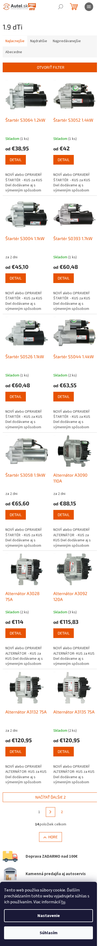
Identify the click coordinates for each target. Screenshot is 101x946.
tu (63, 902)
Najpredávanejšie (67, 41)
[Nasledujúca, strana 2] (50, 812)
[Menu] (88, 6)
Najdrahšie (38, 41)
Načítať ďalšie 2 (50, 797)
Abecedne (13, 52)
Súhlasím (49, 933)
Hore (53, 837)
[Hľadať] (60, 6)
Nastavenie (48, 916)
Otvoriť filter (50, 67)
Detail (16, 159)
